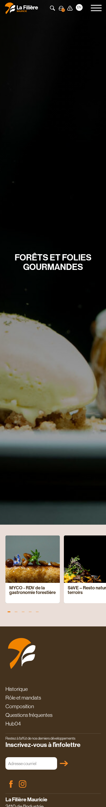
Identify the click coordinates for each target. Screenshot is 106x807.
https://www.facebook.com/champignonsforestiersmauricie (11, 784)
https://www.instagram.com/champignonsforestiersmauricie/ (22, 784)
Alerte (70, 8)
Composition (19, 706)
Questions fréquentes (28, 715)
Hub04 (13, 724)
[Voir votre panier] (61, 8)
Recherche (52, 8)
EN (79, 7)
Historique (16, 689)
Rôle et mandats (23, 698)
